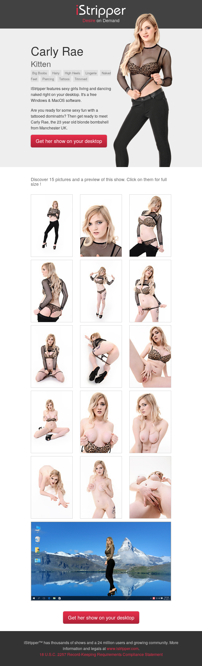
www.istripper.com (122, 648)
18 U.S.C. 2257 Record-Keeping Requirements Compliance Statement (101, 654)
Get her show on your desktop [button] (69, 140)
